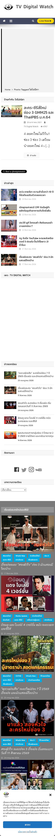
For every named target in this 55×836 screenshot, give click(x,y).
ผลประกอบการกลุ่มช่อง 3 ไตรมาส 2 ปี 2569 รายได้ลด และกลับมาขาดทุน (35, 434)
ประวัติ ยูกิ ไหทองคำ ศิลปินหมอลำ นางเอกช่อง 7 (36, 224)
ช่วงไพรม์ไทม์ (35, 555)
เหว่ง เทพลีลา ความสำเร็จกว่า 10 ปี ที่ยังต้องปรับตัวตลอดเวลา (36, 193)
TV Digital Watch (31, 126)
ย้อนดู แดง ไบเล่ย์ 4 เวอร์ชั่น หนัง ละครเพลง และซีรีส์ (34, 419)
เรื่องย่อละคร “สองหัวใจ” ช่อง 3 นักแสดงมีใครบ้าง (36, 258)
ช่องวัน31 (6, 620)
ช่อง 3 (46, 555)
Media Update (21, 616)
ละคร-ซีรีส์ (7, 559)
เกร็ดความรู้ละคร (33, 620)
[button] (50, 794)
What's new (20, 555)
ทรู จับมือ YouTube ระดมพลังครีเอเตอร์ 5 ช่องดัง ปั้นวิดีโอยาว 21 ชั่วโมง (36, 241)
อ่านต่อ (33, 155)
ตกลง (27, 824)
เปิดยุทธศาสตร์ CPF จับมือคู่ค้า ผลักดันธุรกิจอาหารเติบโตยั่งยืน (35, 209)
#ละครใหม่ (7, 555)
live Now (44, 20)
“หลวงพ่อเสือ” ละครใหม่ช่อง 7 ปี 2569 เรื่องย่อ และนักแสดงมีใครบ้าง (35, 374)
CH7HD (18, 676)
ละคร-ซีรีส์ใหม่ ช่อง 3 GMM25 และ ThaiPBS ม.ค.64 (39, 112)
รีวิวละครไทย (45, 676)
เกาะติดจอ (19, 559)
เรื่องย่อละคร (33, 559)
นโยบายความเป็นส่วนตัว (27, 832)
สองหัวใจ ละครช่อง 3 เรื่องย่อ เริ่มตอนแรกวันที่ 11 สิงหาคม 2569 (34, 404)
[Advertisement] (27, 58)
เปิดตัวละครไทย (34, 680)
